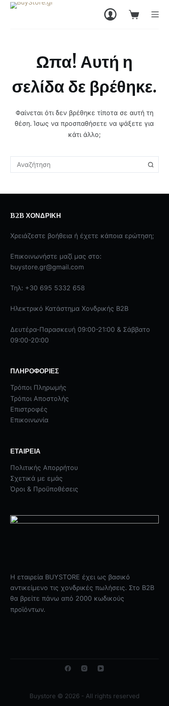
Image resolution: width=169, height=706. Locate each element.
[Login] (110, 14)
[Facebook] (68, 668)
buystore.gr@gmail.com (47, 267)
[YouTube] (101, 668)
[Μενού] (155, 14)
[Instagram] (84, 668)
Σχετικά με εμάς (36, 478)
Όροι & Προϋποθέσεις (44, 489)
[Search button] (150, 164)
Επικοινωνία (29, 420)
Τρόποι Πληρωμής (38, 387)
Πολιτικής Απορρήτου (44, 467)
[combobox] (77, 164)
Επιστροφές (29, 409)
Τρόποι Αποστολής (39, 398)
